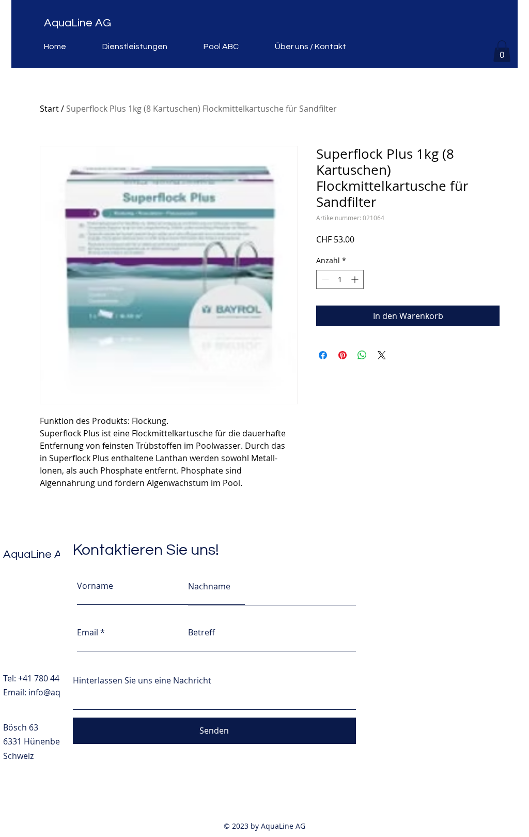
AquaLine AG (77, 23)
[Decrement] (324, 279)
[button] (502, 51)
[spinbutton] (340, 279)
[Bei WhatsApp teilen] (362, 355)
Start (49, 108)
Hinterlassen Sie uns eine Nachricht (142, 680)
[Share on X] (382, 355)
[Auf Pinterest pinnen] (342, 355)
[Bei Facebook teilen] (323, 355)
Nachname (209, 586)
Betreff (201, 632)
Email (87, 632)
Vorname (95, 586)
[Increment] (355, 279)
